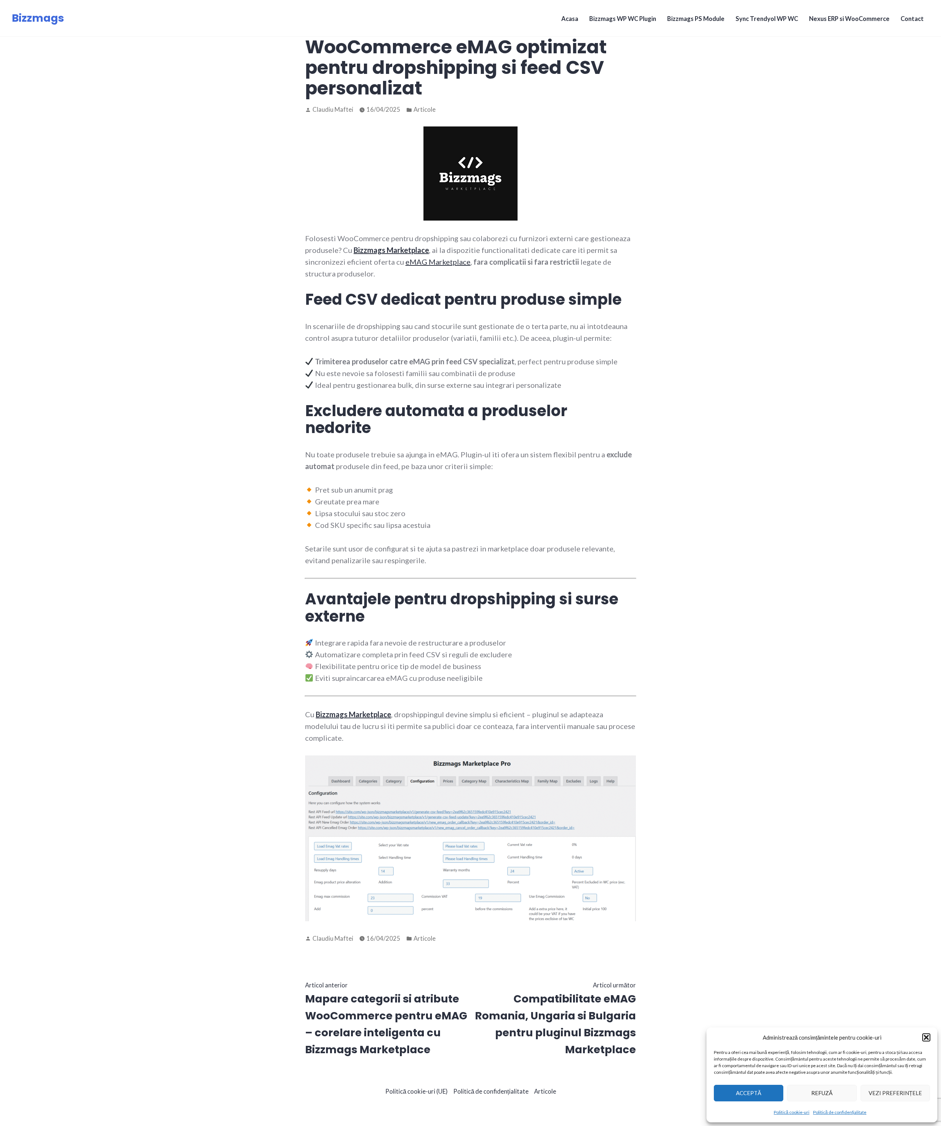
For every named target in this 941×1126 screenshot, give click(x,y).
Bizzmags (38, 18)
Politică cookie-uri (791, 1112)
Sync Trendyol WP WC (767, 18)
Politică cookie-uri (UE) (416, 1091)
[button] (926, 1037)
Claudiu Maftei (332, 109)
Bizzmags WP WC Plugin (622, 18)
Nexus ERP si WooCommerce (849, 18)
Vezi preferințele (895, 1093)
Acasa (569, 18)
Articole (425, 109)
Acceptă (748, 1093)
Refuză (822, 1093)
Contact (912, 18)
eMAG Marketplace (437, 261)
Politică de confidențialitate (839, 1112)
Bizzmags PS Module (695, 18)
